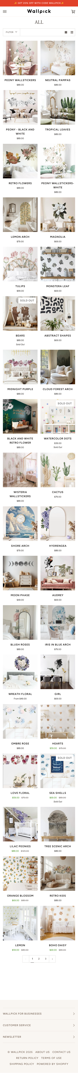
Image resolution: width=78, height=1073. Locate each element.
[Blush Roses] (20, 622)
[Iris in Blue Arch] (57, 622)
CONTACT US (61, 1052)
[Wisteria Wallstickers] (20, 470)
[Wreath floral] (20, 672)
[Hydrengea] (57, 523)
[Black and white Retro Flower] (20, 416)
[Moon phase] (20, 573)
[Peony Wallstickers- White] (57, 161)
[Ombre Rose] (20, 721)
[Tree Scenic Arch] (57, 824)
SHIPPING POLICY (22, 1064)
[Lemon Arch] (20, 214)
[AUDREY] (57, 573)
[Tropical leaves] (57, 107)
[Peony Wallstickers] (20, 58)
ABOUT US (42, 1052)
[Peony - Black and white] (20, 107)
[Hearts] (57, 721)
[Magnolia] (57, 214)
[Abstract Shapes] (57, 313)
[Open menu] (8, 11)
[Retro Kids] (57, 873)
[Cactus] (57, 470)
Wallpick (18, 1052)
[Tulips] (20, 264)
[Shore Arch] (20, 523)
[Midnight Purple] (20, 367)
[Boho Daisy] (57, 923)
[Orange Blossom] (20, 873)
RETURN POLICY (27, 1058)
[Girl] (57, 672)
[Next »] (52, 959)
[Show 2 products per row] (72, 32)
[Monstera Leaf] (57, 264)
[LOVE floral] (20, 771)
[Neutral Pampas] (57, 58)
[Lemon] (20, 923)
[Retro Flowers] (20, 161)
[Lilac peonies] (20, 824)
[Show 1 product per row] (66, 32)
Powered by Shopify (52, 1064)
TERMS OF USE (51, 1058)
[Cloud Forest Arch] (57, 367)
